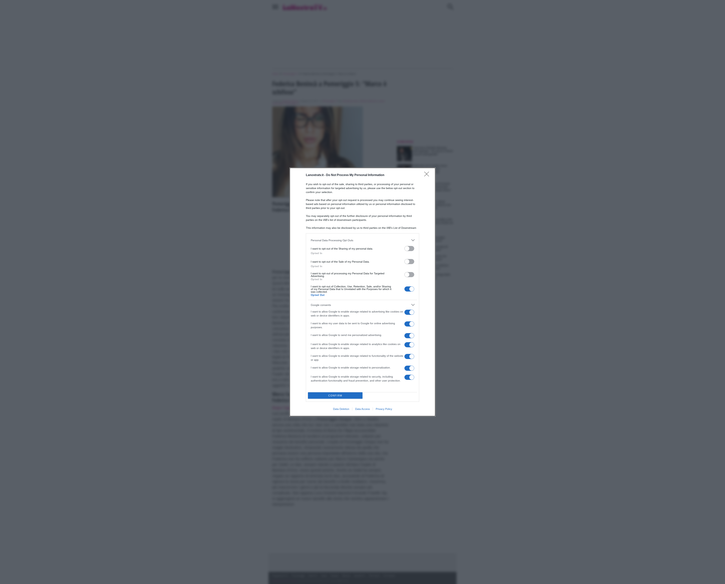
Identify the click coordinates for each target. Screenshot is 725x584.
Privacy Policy (384, 408)
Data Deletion (341, 408)
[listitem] (362, 240)
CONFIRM (335, 395)
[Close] (427, 175)
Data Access (362, 408)
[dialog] (362, 292)
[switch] (409, 248)
